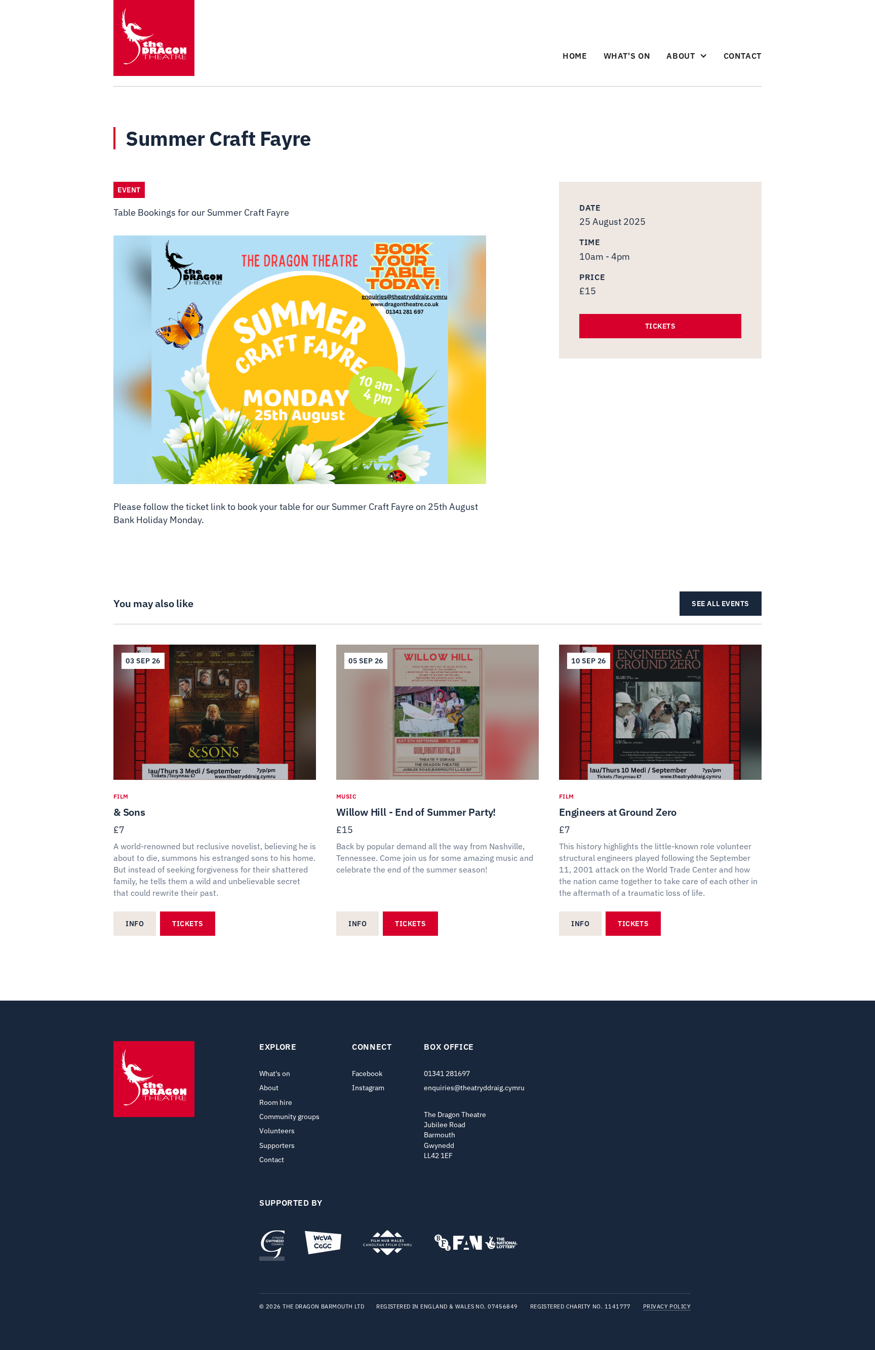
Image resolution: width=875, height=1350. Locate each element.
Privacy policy (667, 1306)
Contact (743, 56)
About (269, 1087)
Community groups (289, 1116)
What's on (627, 56)
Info (135, 923)
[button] (686, 56)
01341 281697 (447, 1073)
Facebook (367, 1073)
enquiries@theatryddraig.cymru (474, 1087)
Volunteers (277, 1130)
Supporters (277, 1145)
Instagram (368, 1087)
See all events (720, 603)
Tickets (660, 326)
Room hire (275, 1102)
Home (575, 56)
